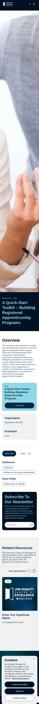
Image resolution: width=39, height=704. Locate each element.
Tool (15, 298)
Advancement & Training (14, 484)
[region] (19, 680)
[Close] (34, 658)
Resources (6, 298)
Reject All (19, 691)
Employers (8, 467)
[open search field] (30, 4)
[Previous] (28, 570)
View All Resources (17, 571)
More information (20, 679)
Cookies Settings (19, 698)
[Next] (33, 570)
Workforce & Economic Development (19, 472)
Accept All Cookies (19, 684)
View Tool (20, 406)
